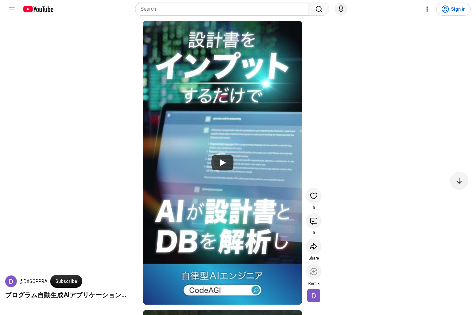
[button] (11, 281)
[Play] (222, 162)
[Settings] (427, 9)
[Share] (314, 246)
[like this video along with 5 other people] (314, 196)
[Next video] (459, 181)
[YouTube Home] (38, 9)
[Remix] (314, 271)
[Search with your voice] (340, 9)
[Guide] (12, 9)
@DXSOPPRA (33, 281)
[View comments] (314, 221)
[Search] (319, 9)
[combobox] (224, 9)
